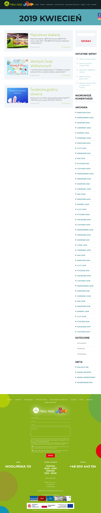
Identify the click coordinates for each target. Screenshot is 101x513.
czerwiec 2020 (84, 189)
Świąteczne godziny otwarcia (44, 91)
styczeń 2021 (83, 164)
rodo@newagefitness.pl (44, 441)
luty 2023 (81, 148)
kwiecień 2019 (83, 260)
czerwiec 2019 (84, 250)
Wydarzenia (81, 354)
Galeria (83, 4)
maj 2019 (81, 255)
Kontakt (94, 4)
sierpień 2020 (83, 184)
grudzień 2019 (84, 220)
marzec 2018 (83, 311)
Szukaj (86, 41)
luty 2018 (81, 316)
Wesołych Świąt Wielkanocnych (41, 63)
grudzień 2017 (84, 327)
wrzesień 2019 (84, 235)
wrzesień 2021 (84, 153)
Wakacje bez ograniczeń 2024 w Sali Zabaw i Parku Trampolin (87, 85)
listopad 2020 (84, 169)
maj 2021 (81, 158)
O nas (88, 4)
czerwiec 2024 (84, 128)
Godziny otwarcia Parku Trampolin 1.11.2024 (85, 64)
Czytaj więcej (66, 47)
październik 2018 (85, 286)
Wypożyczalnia (59, 4)
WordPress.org (85, 382)
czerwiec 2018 (84, 296)
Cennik (37, 4)
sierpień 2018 (83, 291)
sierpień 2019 (83, 240)
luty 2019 (81, 265)
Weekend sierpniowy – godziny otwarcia (85, 78)
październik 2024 (85, 118)
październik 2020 (85, 174)
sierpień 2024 (83, 123)
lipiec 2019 (82, 245)
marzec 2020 (83, 204)
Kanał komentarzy (86, 377)
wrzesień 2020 (84, 179)
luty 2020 (81, 209)
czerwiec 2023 (84, 138)
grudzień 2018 (84, 276)
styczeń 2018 (83, 322)
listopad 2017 (83, 332)
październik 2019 (85, 230)
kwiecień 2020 (84, 199)
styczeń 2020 (83, 214)
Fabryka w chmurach (63, 510)
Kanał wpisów (84, 372)
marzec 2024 (83, 133)
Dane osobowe (50, 402)
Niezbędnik (49, 4)
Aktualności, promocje (72, 4)
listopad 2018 (83, 281)
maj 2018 (81, 301)
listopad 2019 (83, 225)
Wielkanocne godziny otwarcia (87, 59)
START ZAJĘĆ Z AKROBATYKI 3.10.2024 (87, 71)
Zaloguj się (82, 367)
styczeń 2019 (83, 271)
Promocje (81, 348)
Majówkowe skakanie (45, 34)
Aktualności (81, 343)
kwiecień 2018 (83, 306)
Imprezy (42, 4)
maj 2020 (81, 194)
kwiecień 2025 (83, 113)
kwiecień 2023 (83, 143)
